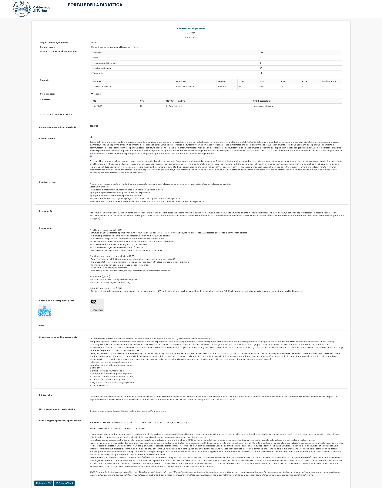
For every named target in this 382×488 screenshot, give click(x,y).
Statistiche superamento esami (56, 114)
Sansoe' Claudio (100, 86)
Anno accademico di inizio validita (58, 127)
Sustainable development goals (56, 300)
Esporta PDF (45, 483)
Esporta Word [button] (65, 483)
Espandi (97, 93)
